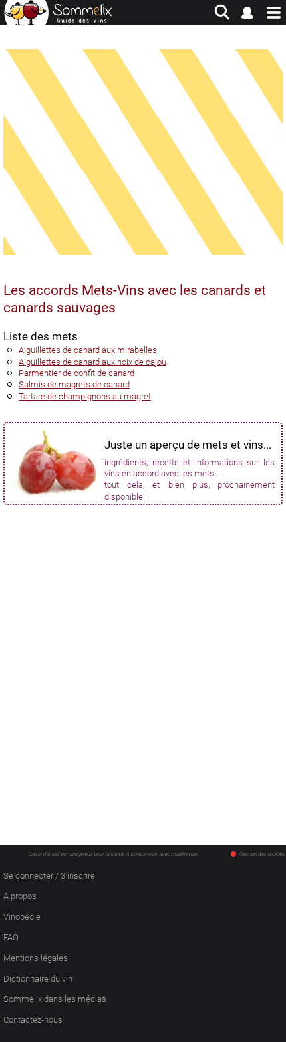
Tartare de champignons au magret (85, 396)
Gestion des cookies (262, 854)
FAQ (11, 937)
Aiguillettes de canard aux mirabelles (88, 350)
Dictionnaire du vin (37, 979)
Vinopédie (22, 917)
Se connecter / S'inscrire (49, 876)
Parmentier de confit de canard (76, 373)
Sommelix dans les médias (54, 999)
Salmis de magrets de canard (74, 384)
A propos (20, 896)
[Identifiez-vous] (248, 12)
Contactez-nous (33, 1020)
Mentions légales (35, 958)
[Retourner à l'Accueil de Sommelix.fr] (58, 12)
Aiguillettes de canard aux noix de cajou (92, 362)
